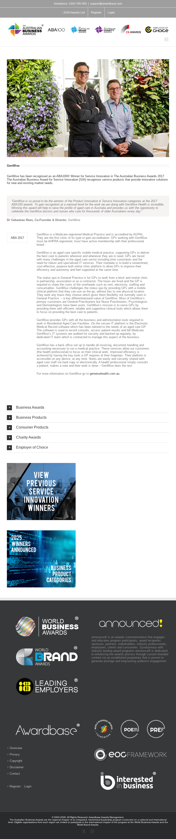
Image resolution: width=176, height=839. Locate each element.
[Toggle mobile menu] (166, 39)
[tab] (17, 238)
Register (15, 786)
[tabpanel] (93, 306)
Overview (16, 748)
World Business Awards (147, 822)
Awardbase (95, 817)
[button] (88, 408)
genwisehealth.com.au (104, 373)
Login (27, 786)
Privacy (15, 754)
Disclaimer (17, 767)
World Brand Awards (87, 824)
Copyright (16, 761)
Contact (15, 773)
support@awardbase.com (106, 3)
